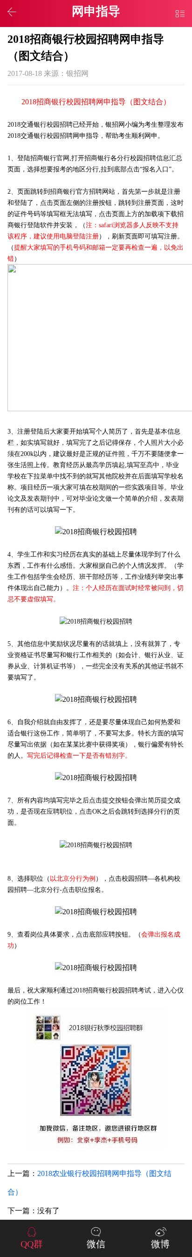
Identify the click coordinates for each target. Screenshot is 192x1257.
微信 (96, 1244)
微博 (160, 1244)
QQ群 (32, 1244)
